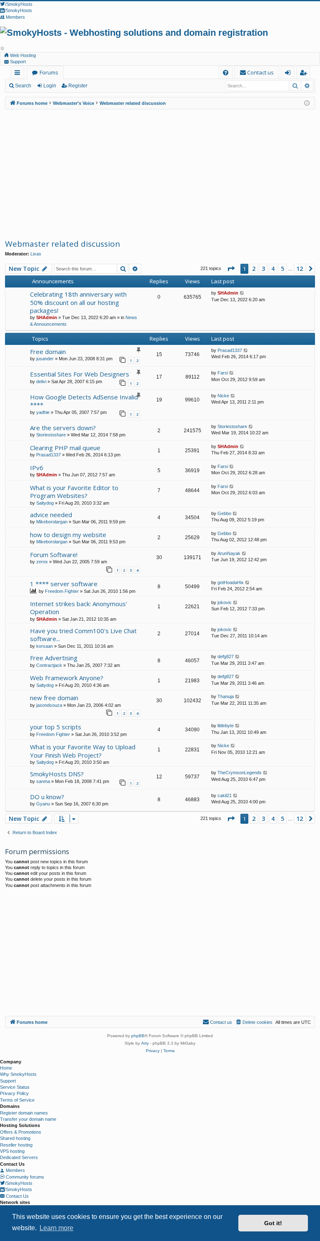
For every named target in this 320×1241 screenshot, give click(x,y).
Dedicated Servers (19, 1157)
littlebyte (226, 725)
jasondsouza (49, 705)
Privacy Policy (14, 1093)
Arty (145, 1043)
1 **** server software (64, 584)
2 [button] (253, 268)
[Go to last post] (242, 293)
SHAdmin (46, 317)
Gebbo (224, 513)
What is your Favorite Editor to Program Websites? (74, 491)
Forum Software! (54, 554)
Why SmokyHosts (18, 1074)
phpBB (138, 1035)
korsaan (44, 646)
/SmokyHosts (18, 1183)
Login (49, 86)
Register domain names (24, 1112)
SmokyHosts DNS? (57, 774)
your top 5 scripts (55, 727)
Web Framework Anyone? (66, 678)
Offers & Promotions (20, 1132)
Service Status (15, 1087)
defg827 (226, 656)
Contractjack (49, 665)
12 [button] (299, 268)
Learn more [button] (56, 1227)
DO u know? (47, 797)
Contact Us (17, 1196)
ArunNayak (229, 553)
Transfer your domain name (28, 1119)
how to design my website (68, 534)
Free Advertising (54, 658)
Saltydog (45, 502)
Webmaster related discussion (62, 243)
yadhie (43, 412)
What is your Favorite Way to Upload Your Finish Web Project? (82, 751)
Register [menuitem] (305, 74)
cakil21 (225, 795)
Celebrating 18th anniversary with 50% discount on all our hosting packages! (78, 302)
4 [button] (273, 268)
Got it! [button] (273, 1223)
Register (78, 86)
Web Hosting (22, 55)
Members (15, 1170)
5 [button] (282, 268)
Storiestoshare (51, 434)
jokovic (225, 602)
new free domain (54, 698)
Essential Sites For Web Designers (79, 374)
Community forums (24, 1176)
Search (23, 86)
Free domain (48, 351)
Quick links (19, 74)
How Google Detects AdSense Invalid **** (84, 401)
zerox (42, 561)
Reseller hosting (16, 1144)
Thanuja (226, 696)
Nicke (223, 395)
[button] (231, 269)
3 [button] (263, 268)
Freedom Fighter (62, 591)
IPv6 (36, 467)
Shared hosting (15, 1138)
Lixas (35, 253)
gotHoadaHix (231, 582)
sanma (43, 781)
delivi (41, 381)
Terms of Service (17, 1099)
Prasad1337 (230, 350)
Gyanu (43, 803)
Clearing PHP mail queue (65, 447)
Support (17, 61)
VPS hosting (12, 1151)
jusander (45, 358)
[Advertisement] (160, 174)
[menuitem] (225, 72)
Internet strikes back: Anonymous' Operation (78, 607)
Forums (49, 72)
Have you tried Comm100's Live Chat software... (83, 635)
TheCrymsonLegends (240, 772)
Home (6, 1067)
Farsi (223, 372)
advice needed (51, 514)
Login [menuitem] (289, 74)
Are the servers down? (63, 428)
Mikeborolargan (52, 521)
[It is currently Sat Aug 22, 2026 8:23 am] (307, 103)
